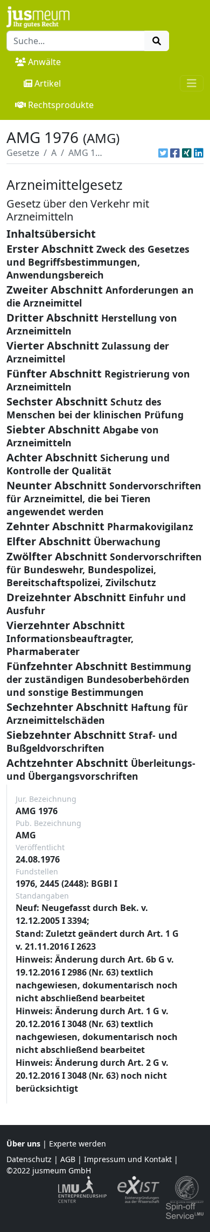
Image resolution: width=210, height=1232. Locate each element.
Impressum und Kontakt (128, 1159)
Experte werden (77, 1143)
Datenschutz (29, 1159)
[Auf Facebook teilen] (175, 152)
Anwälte (44, 62)
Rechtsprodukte (61, 105)
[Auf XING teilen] (187, 152)
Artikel (47, 83)
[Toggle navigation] (192, 83)
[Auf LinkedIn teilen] (199, 152)
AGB (67, 1159)
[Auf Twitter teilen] (163, 152)
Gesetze (22, 153)
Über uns (23, 1143)
